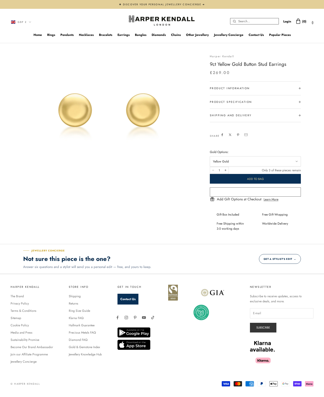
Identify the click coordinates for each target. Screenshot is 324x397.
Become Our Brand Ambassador (32, 347)
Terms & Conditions (23, 310)
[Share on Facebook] (222, 135)
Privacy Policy (20, 303)
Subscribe (263, 327)
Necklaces (86, 35)
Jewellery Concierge (228, 35)
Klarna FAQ (76, 318)
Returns (73, 303)
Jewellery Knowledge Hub (85, 354)
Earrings (123, 35)
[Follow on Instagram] (126, 317)
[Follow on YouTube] (144, 317)
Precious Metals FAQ (82, 332)
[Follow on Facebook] (117, 317)
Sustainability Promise (25, 340)
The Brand (17, 296)
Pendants (67, 35)
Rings (51, 35)
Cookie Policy (20, 325)
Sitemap (16, 318)
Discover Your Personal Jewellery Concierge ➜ (164, 4)
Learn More (271, 199)
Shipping (75, 296)
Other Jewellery (197, 35)
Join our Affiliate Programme (29, 354)
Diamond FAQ (78, 340)
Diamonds (159, 35)
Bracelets (105, 35)
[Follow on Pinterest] (135, 317)
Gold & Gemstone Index (84, 347)
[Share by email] (246, 135)
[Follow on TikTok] (153, 317)
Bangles (140, 35)
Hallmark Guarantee (82, 325)
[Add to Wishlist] (255, 192)
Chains (176, 35)
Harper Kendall (222, 56)
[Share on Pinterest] (238, 135)
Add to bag (255, 179)
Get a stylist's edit (280, 259)
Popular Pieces (280, 35)
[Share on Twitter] (230, 135)
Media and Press (21, 332)
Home (38, 35)
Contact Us (256, 35)
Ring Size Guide (79, 310)
